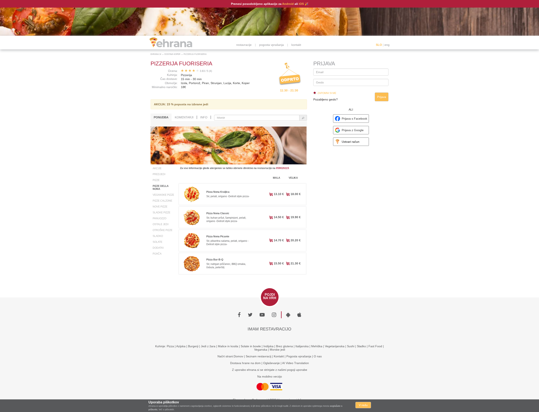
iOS (301, 3)
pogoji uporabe (297, 369)
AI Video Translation (295, 363)
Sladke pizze (161, 212)
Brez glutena (284, 346)
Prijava (381, 97)
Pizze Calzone (162, 200)
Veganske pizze (163, 194)
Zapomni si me (327, 93)
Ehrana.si (156, 54)
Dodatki (158, 247)
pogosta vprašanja (271, 44)
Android (288, 3)
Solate (157, 241)
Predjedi (159, 174)
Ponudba (161, 117)
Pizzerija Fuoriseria (195, 54)
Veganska (260, 349)
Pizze (156, 180)
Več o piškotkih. (167, 409)
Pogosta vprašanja (298, 356)
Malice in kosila (228, 346)
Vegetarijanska (334, 346)
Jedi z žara (208, 346)
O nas (318, 356)
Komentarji (184, 117)
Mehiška (316, 346)
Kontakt (279, 356)
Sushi (350, 346)
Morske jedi (277, 349)
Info (203, 117)
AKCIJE (157, 168)
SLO (379, 44)
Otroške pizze (162, 230)
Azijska (180, 346)
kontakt (296, 44)
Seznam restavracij (258, 356)
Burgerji (193, 346)
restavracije (244, 44)
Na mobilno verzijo (269, 376)
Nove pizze (160, 206)
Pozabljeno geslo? (325, 99)
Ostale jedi (160, 224)
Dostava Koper (172, 54)
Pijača (157, 253)
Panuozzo (159, 218)
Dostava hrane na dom (245, 363)
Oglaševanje (271, 363)
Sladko (158, 236)
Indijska (268, 346)
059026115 (282, 168)
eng (387, 44)
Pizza (170, 346)
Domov (238, 356)
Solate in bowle (251, 346)
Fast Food (375, 346)
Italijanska (302, 346)
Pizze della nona (161, 187)
